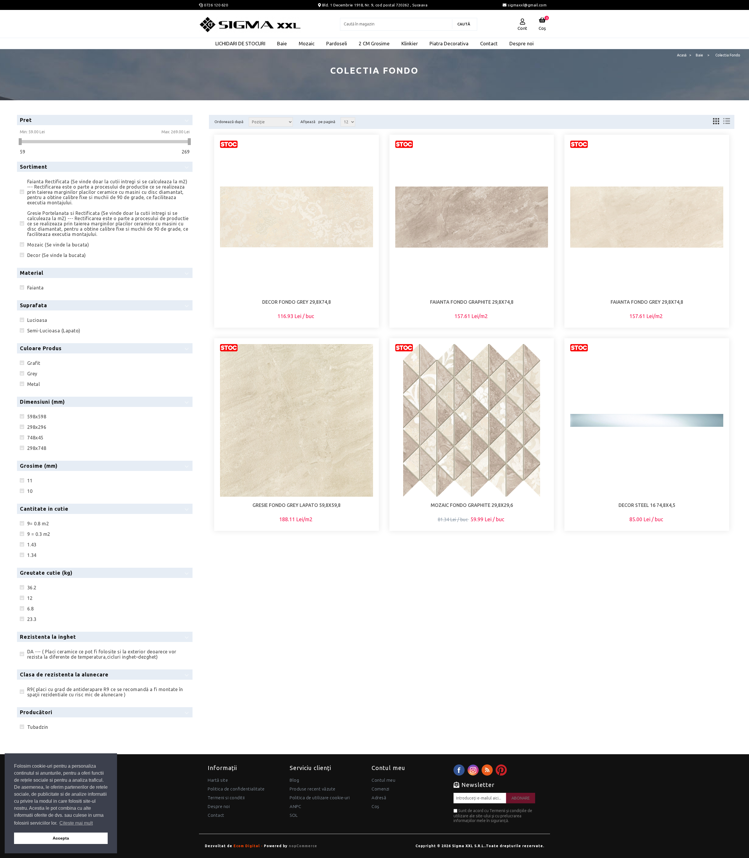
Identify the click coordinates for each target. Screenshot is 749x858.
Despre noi (219, 806)
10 (30, 491)
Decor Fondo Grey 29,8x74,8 (296, 302)
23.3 (32, 619)
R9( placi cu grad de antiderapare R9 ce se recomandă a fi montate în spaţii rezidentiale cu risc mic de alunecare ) (105, 692)
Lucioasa (37, 320)
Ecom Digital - (248, 846)
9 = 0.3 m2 (38, 534)
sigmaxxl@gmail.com (527, 5)
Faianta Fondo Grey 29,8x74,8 (647, 302)
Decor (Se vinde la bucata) (56, 255)
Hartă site (218, 780)
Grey (32, 373)
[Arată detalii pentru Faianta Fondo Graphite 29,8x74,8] (471, 217)
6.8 (30, 608)
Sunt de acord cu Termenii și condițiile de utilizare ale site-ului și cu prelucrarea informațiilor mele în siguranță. (492, 815)
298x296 (37, 427)
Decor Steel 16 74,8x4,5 (647, 505)
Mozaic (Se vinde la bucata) (58, 244)
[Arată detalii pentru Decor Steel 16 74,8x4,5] (646, 420)
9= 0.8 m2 (38, 523)
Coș (375, 806)
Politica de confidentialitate (236, 788)
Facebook (459, 770)
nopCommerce (303, 846)
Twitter (473, 770)
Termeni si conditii (226, 797)
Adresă (379, 797)
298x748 (37, 448)
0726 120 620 (216, 5)
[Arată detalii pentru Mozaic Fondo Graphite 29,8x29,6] (471, 420)
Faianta (35, 287)
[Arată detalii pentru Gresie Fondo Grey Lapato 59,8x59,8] (296, 420)
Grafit (33, 363)
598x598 (37, 416)
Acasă (681, 55)
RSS (487, 770)
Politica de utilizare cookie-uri (320, 797)
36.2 (32, 587)
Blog (294, 780)
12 (30, 598)
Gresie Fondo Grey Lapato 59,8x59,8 (296, 505)
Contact (216, 815)
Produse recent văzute (313, 788)
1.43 (32, 544)
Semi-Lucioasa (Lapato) (53, 330)
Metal (33, 384)
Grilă (715, 121)
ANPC (295, 806)
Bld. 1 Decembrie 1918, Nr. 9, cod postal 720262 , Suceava (375, 5)
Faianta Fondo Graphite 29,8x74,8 (471, 302)
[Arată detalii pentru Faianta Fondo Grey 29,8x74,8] (646, 217)
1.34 (32, 555)
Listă (726, 121)
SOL (294, 815)
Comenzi (380, 788)
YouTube (501, 770)
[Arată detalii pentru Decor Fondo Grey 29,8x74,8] (296, 217)
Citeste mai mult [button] (76, 823)
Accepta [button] (61, 838)
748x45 (35, 437)
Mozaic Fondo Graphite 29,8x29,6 (472, 505)
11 (30, 480)
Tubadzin (37, 727)
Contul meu (383, 780)
